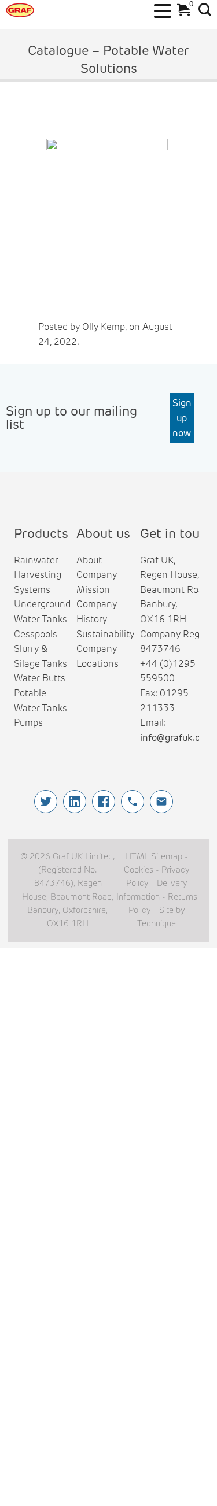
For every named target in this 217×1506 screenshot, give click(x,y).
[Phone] (132, 801)
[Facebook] (103, 801)
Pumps (28, 722)
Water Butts (39, 678)
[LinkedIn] (74, 801)
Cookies (138, 869)
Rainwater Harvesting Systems (37, 575)
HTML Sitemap (153, 856)
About (89, 560)
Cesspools (35, 634)
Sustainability (105, 634)
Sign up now (182, 418)
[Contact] (161, 801)
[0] (181, 13)
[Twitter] (45, 801)
